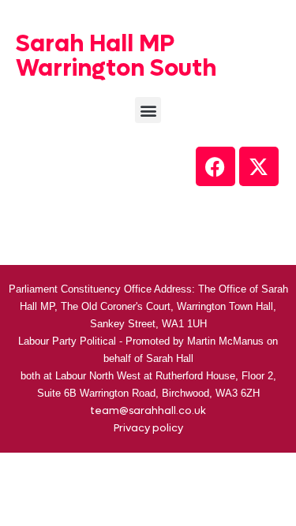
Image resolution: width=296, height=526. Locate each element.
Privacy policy (148, 428)
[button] (148, 110)
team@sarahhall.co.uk (148, 410)
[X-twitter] (259, 166)
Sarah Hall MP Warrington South (116, 56)
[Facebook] (215, 166)
